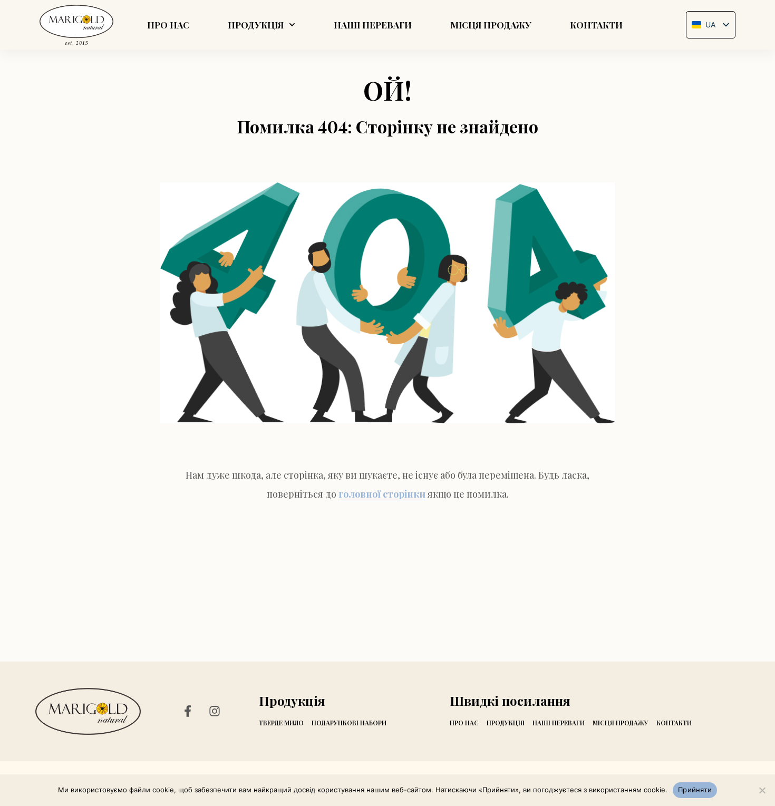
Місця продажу (490, 25)
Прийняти (695, 789)
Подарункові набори (349, 722)
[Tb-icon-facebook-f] (190, 711)
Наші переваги (373, 25)
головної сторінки (381, 494)
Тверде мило (281, 722)
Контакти (596, 25)
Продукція (256, 25)
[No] (762, 790)
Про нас (168, 25)
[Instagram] (214, 711)
